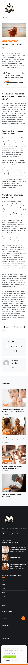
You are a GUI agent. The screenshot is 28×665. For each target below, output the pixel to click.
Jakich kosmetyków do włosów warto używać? (12, 495)
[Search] (6, 17)
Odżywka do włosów (8, 220)
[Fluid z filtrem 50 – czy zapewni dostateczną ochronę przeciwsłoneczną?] (14, 454)
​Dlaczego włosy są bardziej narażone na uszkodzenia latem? (14, 76)
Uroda (10, 40)
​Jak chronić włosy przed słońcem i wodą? (14, 79)
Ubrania (4, 605)
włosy (15, 40)
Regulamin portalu (6, 629)
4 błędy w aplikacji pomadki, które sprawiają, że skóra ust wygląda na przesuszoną (13, 411)
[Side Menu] (9, 17)
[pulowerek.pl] (9, 8)
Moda (3, 580)
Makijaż (3, 588)
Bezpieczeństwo (8, 461)
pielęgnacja (6, 432)
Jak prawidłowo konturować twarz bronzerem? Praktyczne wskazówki (18, 557)
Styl (2, 601)
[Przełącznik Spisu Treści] (23, 73)
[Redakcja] (3, 48)
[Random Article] (3, 17)
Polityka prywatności (7, 634)
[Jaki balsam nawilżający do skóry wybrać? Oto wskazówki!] (14, 426)
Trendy (3, 596)
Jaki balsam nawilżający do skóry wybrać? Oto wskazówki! (13, 439)
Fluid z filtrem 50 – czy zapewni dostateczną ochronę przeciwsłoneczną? (12, 467)
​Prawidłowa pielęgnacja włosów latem (14, 83)
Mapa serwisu (5, 638)
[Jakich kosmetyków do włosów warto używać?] (14, 483)
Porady (3, 584)
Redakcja (8, 48)
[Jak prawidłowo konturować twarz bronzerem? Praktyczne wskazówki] (5, 557)
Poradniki (4, 40)
